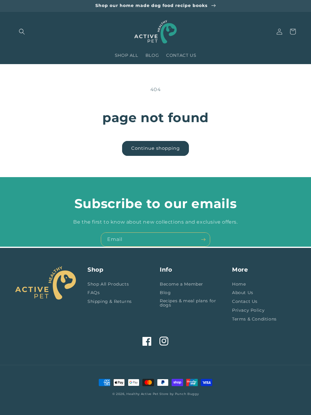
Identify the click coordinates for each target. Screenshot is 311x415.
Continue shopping (155, 148)
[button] (22, 31)
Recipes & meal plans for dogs (188, 303)
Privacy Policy (248, 310)
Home (239, 284)
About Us (242, 292)
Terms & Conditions (254, 319)
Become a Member (181, 284)
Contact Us (245, 301)
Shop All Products (108, 284)
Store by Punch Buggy (179, 394)
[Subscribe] (203, 239)
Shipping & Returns (109, 301)
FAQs (93, 292)
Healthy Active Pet (142, 394)
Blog (165, 292)
